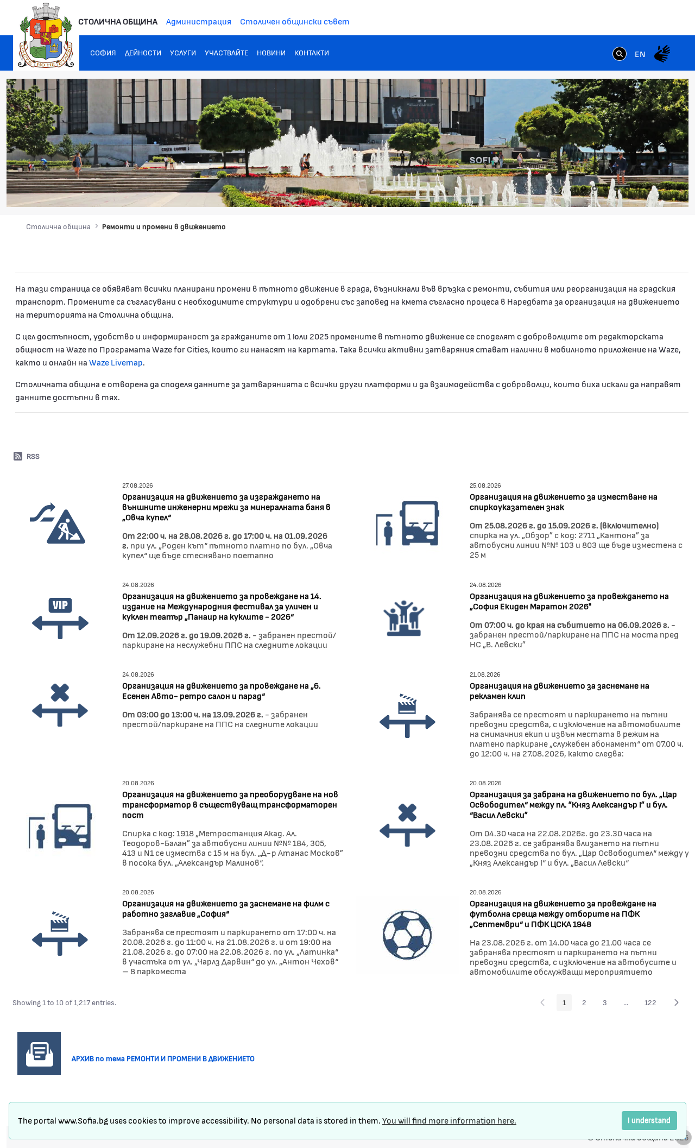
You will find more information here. (449, 1120)
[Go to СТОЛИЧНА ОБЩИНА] (46, 35)
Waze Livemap (116, 362)
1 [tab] (583, 188)
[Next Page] (676, 1002)
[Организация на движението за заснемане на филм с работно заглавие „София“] (60, 933)
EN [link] (640, 53)
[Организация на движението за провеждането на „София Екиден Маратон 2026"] (405, 616)
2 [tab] (594, 188)
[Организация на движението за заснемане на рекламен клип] (407, 715)
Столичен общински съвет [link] (295, 21)
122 (653, 1004)
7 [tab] (649, 188)
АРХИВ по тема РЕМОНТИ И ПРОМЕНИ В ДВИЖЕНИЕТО (167, 1058)
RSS (33, 456)
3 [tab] (605, 188)
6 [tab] (638, 188)
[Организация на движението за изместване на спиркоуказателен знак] (407, 521)
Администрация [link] (198, 21)
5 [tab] (627, 188)
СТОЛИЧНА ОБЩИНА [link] (117, 21)
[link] (619, 55)
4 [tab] (616, 188)
